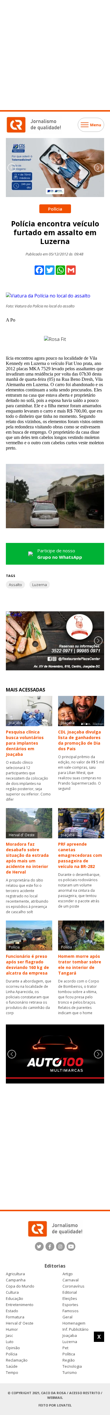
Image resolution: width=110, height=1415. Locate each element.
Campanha (16, 1280)
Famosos (70, 1311)
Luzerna (39, 584)
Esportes (70, 1305)
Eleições (69, 1298)
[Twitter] (39, 1246)
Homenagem (73, 1323)
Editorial (69, 1292)
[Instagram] (60, 1246)
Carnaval (70, 1280)
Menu (95, 124)
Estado (12, 1311)
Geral (67, 1317)
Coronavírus (73, 1286)
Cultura (12, 1292)
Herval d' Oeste (19, 1323)
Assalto (15, 584)
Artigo (67, 1274)
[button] (98, 167)
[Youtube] (71, 1246)
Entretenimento (19, 1305)
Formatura (15, 1317)
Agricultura (15, 1274)
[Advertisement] (55, 55)
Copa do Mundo (20, 1286)
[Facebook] (49, 1246)
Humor (12, 1329)
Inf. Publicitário (75, 1329)
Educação (14, 1298)
